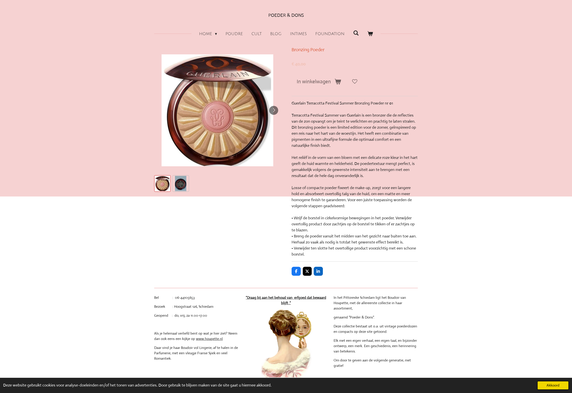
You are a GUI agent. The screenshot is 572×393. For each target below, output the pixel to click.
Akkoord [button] (553, 385)
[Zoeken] (356, 33)
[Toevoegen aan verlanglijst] (354, 81)
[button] (162, 183)
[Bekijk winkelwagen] (370, 34)
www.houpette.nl (209, 338)
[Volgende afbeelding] (273, 110)
